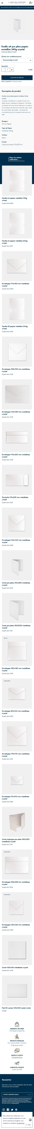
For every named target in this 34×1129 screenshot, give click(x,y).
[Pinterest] (16, 1110)
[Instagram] (3, 1110)
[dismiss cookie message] (30, 1120)
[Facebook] (7, 1110)
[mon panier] (30, 3)
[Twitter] (12, 1110)
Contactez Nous (17, 1057)
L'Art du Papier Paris (17, 3)
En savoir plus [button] (21, 1123)
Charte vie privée (15, 1103)
